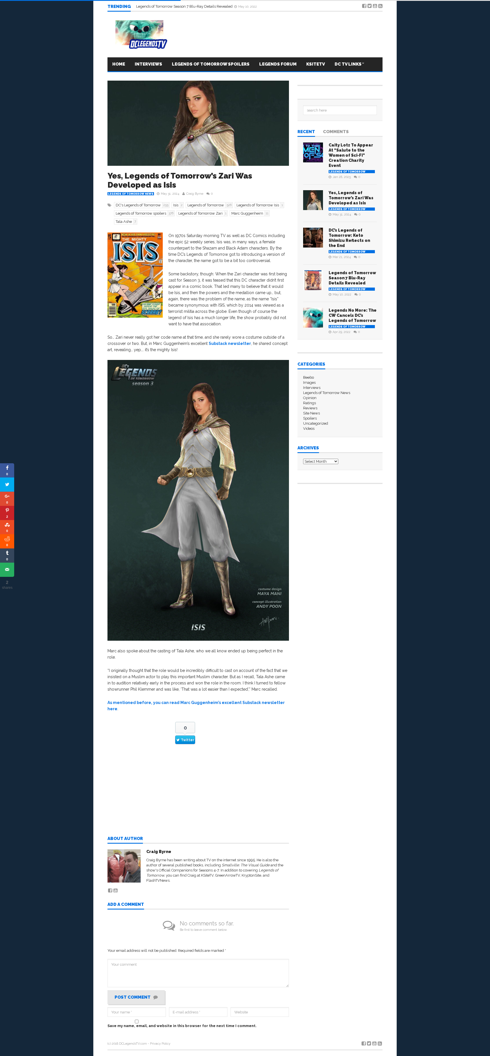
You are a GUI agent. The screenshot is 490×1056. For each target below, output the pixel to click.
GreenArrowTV (227, 875)
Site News (311, 413)
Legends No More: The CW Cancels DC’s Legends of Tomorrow (188, 6)
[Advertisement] (198, 795)
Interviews (148, 64)
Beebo (308, 377)
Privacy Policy (160, 1043)
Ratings (309, 403)
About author (125, 839)
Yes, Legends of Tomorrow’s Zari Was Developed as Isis (179, 180)
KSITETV (315, 64)
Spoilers (310, 418)
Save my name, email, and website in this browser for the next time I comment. (182, 1026)
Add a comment (125, 904)
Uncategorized (315, 423)
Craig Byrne (194, 194)
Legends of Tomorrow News (130, 193)
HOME (118, 64)
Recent (306, 132)
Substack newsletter (230, 343)
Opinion (309, 398)
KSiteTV (207, 875)
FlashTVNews (158, 880)
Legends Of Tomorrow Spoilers (211, 64)
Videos (308, 428)
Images (309, 382)
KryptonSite (251, 875)
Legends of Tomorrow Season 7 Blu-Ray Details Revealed (352, 278)
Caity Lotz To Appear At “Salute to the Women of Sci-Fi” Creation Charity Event (351, 155)
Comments (336, 132)
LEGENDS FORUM (278, 64)
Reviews (310, 408)
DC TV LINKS (348, 64)
